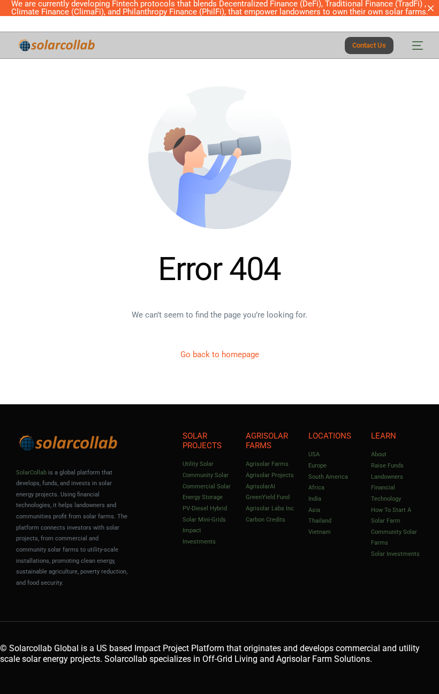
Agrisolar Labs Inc (270, 508)
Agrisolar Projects (270, 475)
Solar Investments (395, 553)
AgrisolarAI (260, 486)
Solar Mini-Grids (204, 519)
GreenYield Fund (268, 497)
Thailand (319, 520)
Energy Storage (203, 497)
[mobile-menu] (413, 45)
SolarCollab (31, 472)
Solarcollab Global (44, 648)
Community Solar (206, 475)
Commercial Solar (207, 486)
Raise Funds (387, 465)
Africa (316, 487)
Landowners (387, 476)
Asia (314, 510)
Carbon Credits (265, 519)
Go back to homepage (219, 354)
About (379, 454)
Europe (317, 465)
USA (314, 454)
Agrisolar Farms (267, 464)
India (314, 498)
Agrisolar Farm (304, 659)
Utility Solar (198, 464)
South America (328, 476)
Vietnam (319, 532)
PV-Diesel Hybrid (205, 508)
